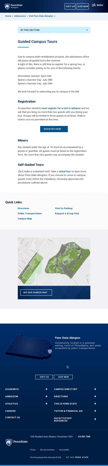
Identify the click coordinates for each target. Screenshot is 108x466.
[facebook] (48, 367)
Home (8, 16)
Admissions (20, 16)
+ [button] (46, 389)
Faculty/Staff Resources (63, 419)
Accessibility (64, 450)
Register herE (52, 129)
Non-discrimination (47, 450)
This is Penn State (65, 404)
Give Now (83, 6)
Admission (11, 396)
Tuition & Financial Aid (68, 411)
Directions (23, 208)
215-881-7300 (84, 436)
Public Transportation (30, 213)
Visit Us (70, 6)
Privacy (33, 450)
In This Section (30, 30)
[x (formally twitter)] (67, 367)
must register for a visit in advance (61, 108)
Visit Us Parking (63, 208)
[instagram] (41, 367)
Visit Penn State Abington (41, 16)
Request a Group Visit (67, 213)
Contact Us (12, 417)
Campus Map (25, 218)
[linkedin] (54, 367)
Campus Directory (65, 389)
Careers (10, 411)
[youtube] (61, 367)
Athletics (11, 404)
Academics (12, 389)
